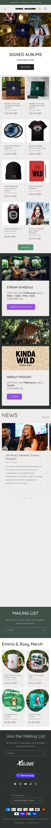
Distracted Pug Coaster (10, 715)
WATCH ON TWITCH (21, 307)
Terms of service (33, 823)
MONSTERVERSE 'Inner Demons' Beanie (11, 188)
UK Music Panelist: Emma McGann (22, 457)
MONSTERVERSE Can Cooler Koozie (13, 230)
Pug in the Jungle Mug (36, 676)
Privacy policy (19, 823)
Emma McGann (14, 819)
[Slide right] (31, 498)
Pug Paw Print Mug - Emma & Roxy (13, 676)
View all (26, 247)
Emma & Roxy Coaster (34, 715)
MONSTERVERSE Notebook (35, 187)
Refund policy (43, 819)
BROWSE (25, 67)
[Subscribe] (43, 630)
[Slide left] (20, 498)
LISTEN (14, 396)
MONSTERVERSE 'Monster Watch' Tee (37, 147)
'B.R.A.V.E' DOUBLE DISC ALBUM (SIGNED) (36, 231)
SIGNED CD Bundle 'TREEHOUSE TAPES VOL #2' (12, 106)
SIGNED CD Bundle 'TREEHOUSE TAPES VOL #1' (37, 106)
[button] (5, 9)
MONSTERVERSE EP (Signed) (12, 147)
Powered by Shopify (28, 819)
